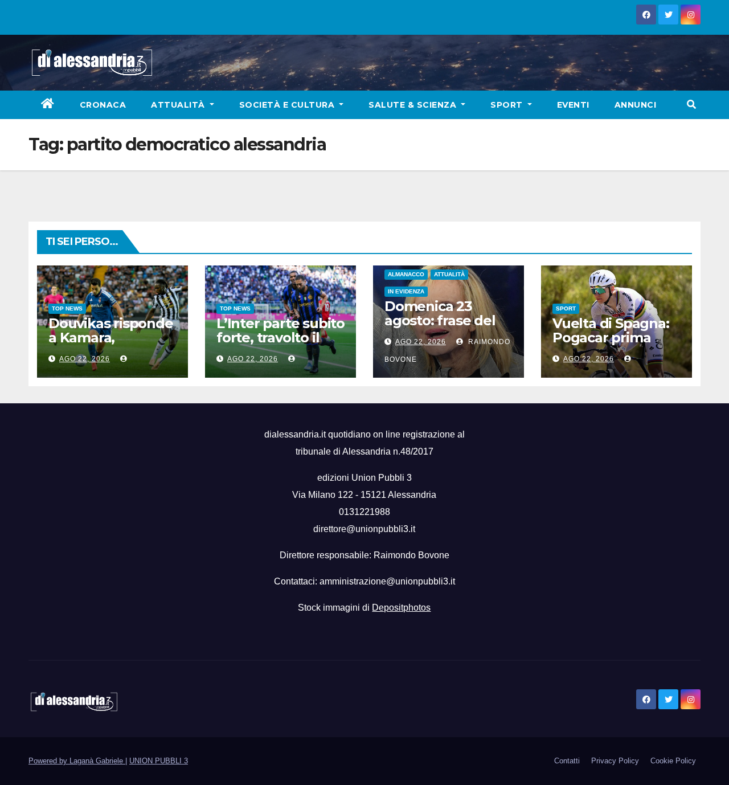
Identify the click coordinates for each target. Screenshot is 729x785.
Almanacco (406, 274)
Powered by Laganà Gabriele (76, 761)
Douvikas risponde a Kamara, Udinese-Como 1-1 (110, 337)
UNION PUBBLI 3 (158, 761)
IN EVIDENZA (406, 291)
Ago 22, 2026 (84, 359)
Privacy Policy (615, 761)
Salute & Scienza (413, 105)
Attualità (179, 105)
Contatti (567, 761)
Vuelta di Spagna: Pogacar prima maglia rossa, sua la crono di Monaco (615, 344)
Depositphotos (401, 607)
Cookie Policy (673, 761)
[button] (691, 104)
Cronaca (103, 105)
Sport (507, 105)
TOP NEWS (67, 308)
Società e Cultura (288, 105)
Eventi (573, 105)
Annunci (636, 105)
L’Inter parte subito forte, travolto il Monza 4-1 (280, 337)
